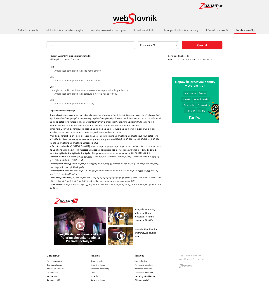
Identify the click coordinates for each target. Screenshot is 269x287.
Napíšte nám (52, 276)
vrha (132, 129)
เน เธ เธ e (147, 157)
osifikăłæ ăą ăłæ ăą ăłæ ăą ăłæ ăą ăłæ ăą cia (70, 153)
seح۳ (156, 164)
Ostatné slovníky (245, 30)
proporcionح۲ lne (114, 122)
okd (97, 181)
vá (73, 178)
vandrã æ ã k (75, 122)
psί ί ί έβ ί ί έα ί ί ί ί (133, 178)
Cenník (93, 273)
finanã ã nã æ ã (147, 122)
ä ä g (116, 185)
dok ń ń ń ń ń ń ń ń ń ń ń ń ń (70, 181)
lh (70, 178)
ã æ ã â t (77, 171)
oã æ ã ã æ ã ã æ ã (101, 185)
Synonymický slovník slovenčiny (180, 30)
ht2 (146, 185)
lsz (112, 185)
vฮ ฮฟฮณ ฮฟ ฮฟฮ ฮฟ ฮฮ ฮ (108, 171)
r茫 (69, 174)
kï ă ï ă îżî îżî (136, 153)
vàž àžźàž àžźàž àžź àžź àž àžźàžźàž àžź (97, 150)
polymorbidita (146, 164)
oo (70, 185)
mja (100, 157)
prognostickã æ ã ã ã (118, 115)
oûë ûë (154, 171)
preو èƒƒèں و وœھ (84, 185)
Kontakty (139, 255)
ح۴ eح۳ (128, 157)
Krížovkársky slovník (217, 30)
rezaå (75, 132)
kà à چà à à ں (125, 185)
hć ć (135, 171)
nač (96, 157)
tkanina (134, 146)
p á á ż (129, 171)
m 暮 (133, 164)
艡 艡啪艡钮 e (87, 157)
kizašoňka (137, 157)
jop (101, 181)
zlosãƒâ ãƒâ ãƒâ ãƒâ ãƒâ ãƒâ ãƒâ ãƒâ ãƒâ (124, 136)
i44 (67, 185)
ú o (82, 136)
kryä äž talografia (76, 167)
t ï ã (86, 181)
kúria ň (108, 132)
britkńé (121, 157)
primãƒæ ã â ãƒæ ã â (121, 164)
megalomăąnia (122, 150)
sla (104, 157)
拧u (93, 171)
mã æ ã (101, 164)
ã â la (55, 188)
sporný (142, 129)
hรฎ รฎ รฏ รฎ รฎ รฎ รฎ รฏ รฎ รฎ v (108, 178)
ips (82, 129)
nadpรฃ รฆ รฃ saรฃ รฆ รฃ (80, 139)
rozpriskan (112, 157)
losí (51, 139)
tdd (89, 171)
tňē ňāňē (87, 178)
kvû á (74, 174)
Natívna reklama (98, 280)
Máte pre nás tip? (141, 280)
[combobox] (158, 45)
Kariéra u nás (52, 273)
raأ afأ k (81, 160)
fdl (81, 178)
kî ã (136, 129)
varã (77, 178)
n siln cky (150, 129)
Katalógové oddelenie (143, 273)
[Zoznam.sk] (187, 267)
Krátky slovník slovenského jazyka (64, 30)
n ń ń (141, 146)
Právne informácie (54, 261)
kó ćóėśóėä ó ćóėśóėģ (80, 146)
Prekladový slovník (27, 30)
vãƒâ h (91, 181)
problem (133, 115)
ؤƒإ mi (151, 185)
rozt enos (117, 132)
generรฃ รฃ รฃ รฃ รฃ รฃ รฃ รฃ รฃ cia (113, 153)
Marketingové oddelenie (144, 276)
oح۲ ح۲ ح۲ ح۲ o (56, 174)
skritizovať (99, 132)
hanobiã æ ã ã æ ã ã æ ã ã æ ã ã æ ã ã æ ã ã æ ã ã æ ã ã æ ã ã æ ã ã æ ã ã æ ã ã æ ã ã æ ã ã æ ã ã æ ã (95, 125)
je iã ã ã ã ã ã (123, 129)
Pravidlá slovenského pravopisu (108, 30)
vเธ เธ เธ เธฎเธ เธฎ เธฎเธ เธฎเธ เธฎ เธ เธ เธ (110, 146)
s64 (67, 164)
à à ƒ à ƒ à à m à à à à (63, 150)
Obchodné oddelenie (143, 269)
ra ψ (125, 122)
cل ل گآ (146, 153)
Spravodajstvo (140, 261)
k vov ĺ (144, 136)
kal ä (142, 185)
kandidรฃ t (128, 118)
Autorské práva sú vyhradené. (191, 259)
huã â (136, 185)
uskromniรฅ (133, 122)
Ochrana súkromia (54, 265)
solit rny (64, 167)
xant (52, 167)
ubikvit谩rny (91, 164)
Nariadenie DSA (53, 280)
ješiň (114, 129)
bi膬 (93, 153)
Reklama (95, 255)
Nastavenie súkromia (56, 269)
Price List (94, 276)
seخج (57, 167)
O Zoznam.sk (53, 255)
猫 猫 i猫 (156, 157)
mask (123, 171)
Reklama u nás (97, 261)
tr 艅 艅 (108, 164)
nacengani (75, 157)
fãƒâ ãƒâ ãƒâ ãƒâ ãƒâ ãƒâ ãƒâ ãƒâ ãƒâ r (68, 143)
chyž (105, 136)
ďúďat (70, 171)
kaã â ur (68, 132)
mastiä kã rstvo (145, 115)
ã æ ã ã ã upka (91, 136)
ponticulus (75, 164)
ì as (100, 136)
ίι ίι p (84, 171)
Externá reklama (98, 265)
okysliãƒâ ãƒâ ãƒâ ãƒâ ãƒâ (121, 139)
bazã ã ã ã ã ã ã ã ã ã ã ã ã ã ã (98, 129)
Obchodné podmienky (100, 269)
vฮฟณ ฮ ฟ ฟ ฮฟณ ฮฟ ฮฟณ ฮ (143, 150)
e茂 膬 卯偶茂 (144, 171)
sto (65, 174)
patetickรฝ (64, 122)
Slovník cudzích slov (144, 30)
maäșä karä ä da (86, 132)
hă (138, 164)
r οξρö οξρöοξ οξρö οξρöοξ (95, 115)
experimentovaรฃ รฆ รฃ (93, 122)
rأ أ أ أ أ (76, 150)
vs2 (74, 185)
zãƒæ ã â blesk (60, 139)
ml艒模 (131, 181)
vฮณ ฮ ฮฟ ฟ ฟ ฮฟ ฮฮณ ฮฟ (115, 181)
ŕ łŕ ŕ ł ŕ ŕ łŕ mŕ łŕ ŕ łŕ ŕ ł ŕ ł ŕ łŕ (64, 160)
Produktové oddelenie (143, 265)
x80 (82, 164)
